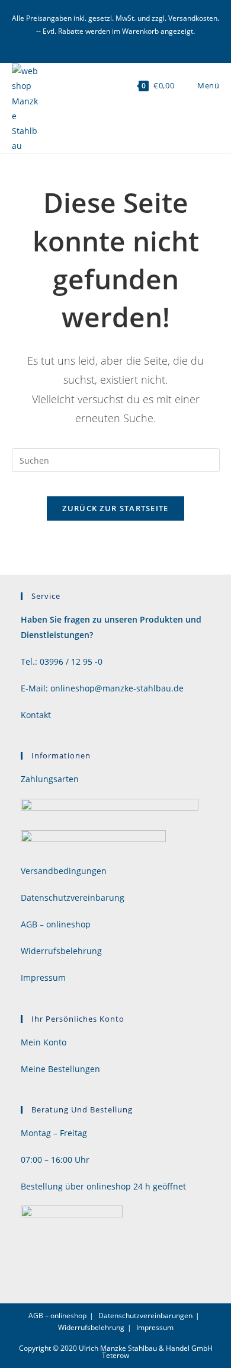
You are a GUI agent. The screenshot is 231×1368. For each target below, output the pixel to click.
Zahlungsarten (50, 779)
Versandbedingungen (64, 870)
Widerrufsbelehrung (61, 950)
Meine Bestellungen (60, 1068)
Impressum (43, 977)
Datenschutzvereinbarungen (145, 1315)
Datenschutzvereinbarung (72, 897)
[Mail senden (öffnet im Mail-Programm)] (116, 42)
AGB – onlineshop (56, 924)
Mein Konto (43, 1042)
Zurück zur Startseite (115, 508)
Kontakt (36, 714)
